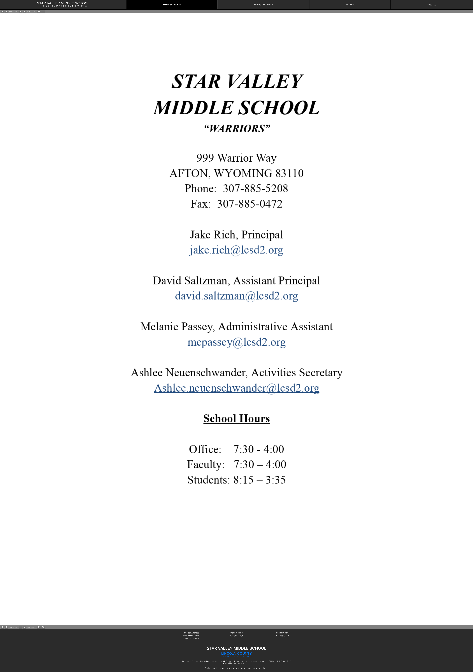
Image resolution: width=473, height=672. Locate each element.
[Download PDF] (39, 11)
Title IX (273, 661)
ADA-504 (286, 661)
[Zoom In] (24, 11)
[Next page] (6, 11)
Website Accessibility (236, 663)
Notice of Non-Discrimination (200, 661)
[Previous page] (2, 11)
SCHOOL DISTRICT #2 (236, 656)
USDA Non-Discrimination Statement (243, 661)
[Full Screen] (43, 11)
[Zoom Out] (20, 11)
